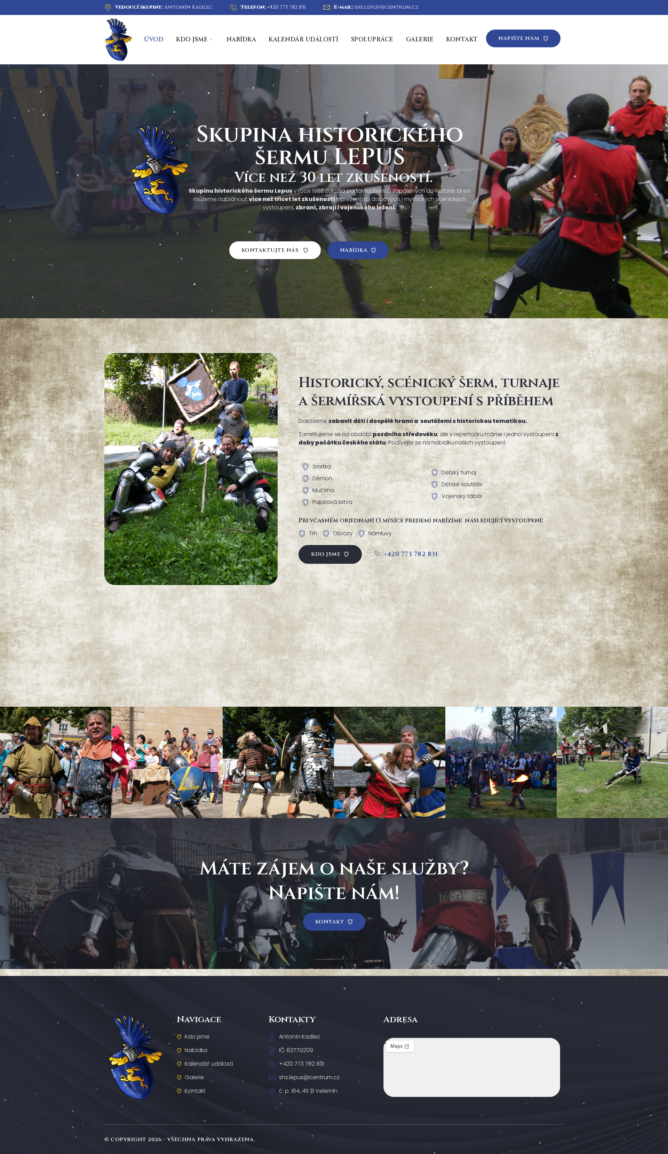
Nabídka (241, 39)
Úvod (154, 39)
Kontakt (462, 39)
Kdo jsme (192, 39)
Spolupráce (372, 39)
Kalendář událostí (304, 39)
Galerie (420, 39)
